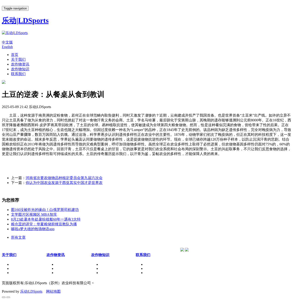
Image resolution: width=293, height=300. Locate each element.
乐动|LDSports (31, 291)
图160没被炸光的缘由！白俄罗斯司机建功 (45, 210)
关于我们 (18, 59)
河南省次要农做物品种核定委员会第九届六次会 (64, 178)
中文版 (7, 42)
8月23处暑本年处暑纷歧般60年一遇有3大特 (46, 219)
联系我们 (18, 74)
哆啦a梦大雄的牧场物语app (32, 229)
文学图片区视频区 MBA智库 (34, 214)
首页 (14, 55)
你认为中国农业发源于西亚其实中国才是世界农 (64, 183)
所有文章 (18, 237)
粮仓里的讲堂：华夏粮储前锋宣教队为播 (44, 224)
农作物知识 (20, 69)
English (7, 47)
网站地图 (53, 291)
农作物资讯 (20, 64)
